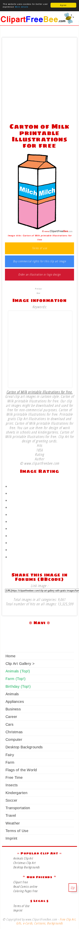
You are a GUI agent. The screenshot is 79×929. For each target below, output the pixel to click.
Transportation (18, 808)
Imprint (11, 838)
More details (21, 7)
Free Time (14, 777)
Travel (11, 815)
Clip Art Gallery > (20, 664)
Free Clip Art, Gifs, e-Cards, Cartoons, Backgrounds (46, 921)
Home (11, 656)
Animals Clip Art (23, 858)
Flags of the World (21, 770)
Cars (10, 724)
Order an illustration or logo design (39, 274)
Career (11, 717)
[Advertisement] (39, 79)
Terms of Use (17, 831)
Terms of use (39, 248)
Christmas (14, 732)
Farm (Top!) (16, 679)
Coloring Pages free (25, 891)
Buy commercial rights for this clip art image (39, 261)
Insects (12, 785)
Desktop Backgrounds (24, 747)
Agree (63, 5)
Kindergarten (16, 793)
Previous (38, 288)
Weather (13, 823)
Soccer (11, 800)
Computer (14, 739)
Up (73, 887)
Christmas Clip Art (24, 863)
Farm (10, 762)
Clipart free (20, 882)
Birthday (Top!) (18, 686)
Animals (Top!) (18, 671)
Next (38, 293)
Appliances (15, 702)
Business (13, 709)
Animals (12, 694)
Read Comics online (25, 886)
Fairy (10, 755)
